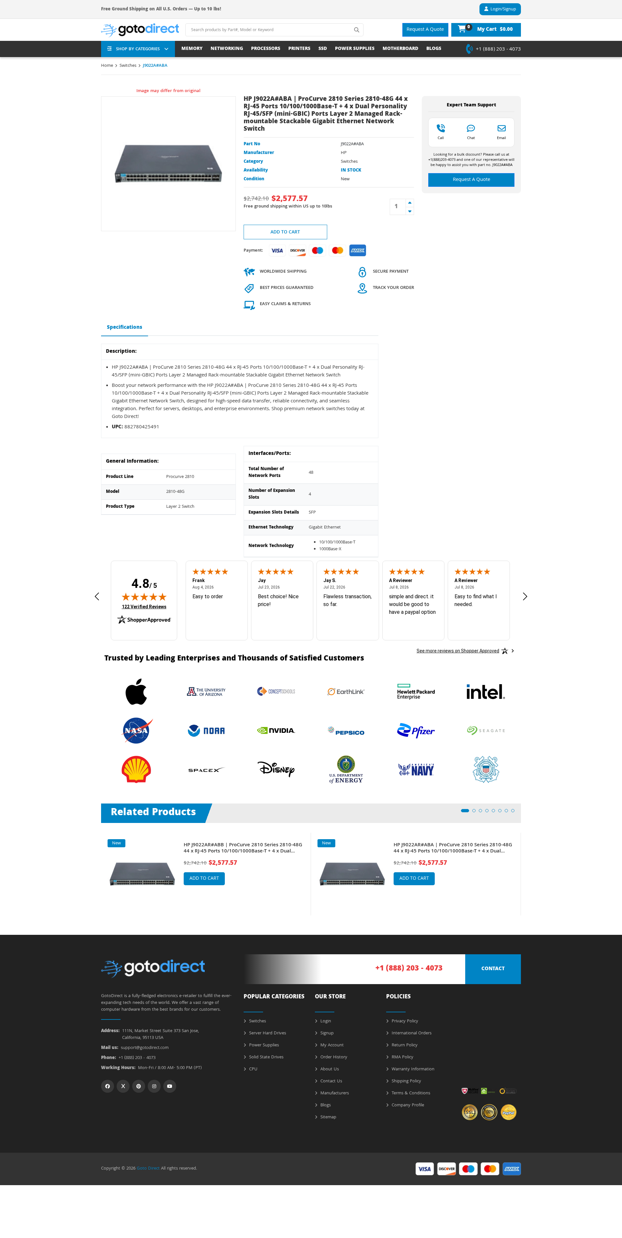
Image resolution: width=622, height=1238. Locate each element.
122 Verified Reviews (144, 606)
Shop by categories (138, 49)
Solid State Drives (265, 1057)
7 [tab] (508, 812)
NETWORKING (227, 49)
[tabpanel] (206, 874)
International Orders (411, 1033)
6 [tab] (502, 812)
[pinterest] (138, 1086)
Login (325, 1021)
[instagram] (154, 1086)
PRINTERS (299, 49)
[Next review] (525, 596)
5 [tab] (495, 812)
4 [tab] (489, 812)
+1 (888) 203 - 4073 (498, 49)
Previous (96, 869)
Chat (471, 137)
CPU (253, 1069)
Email (501, 137)
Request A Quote (425, 30)
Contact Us (330, 1081)
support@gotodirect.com (145, 1048)
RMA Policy (401, 1057)
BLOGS (433, 49)
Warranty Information (412, 1069)
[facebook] (107, 1086)
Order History (333, 1057)
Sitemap (327, 1117)
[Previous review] (97, 596)
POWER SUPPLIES (354, 49)
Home (107, 66)
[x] (123, 1086)
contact (493, 969)
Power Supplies (263, 1045)
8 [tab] (515, 812)
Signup (326, 1033)
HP (344, 153)
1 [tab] (464, 812)
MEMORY (191, 49)
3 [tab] (482, 812)
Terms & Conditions (410, 1093)
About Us (329, 1069)
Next (526, 869)
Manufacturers (334, 1093)
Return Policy (404, 1045)
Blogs (325, 1105)
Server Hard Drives (267, 1033)
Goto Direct (148, 1168)
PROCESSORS (265, 49)
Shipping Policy (405, 1081)
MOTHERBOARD (400, 49)
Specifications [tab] (124, 328)
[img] (144, 596)
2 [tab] (476, 812)
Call (441, 137)
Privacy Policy (404, 1021)
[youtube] (169, 1086)
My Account (331, 1045)
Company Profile (407, 1105)
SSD (322, 49)
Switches (128, 66)
